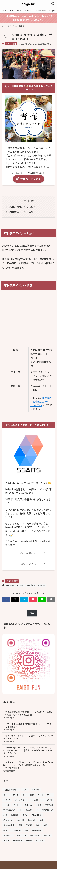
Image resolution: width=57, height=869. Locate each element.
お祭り (25, 789)
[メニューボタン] (4, 4)
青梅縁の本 (17, 840)
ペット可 (17, 804)
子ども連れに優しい (44, 810)
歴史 (20, 825)
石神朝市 (31, 585)
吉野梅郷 (49, 804)
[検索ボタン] (53, 4)
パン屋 (6, 804)
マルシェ (28, 804)
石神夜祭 (20, 585)
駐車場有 (39, 840)
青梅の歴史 (36, 830)
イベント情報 (11, 43)
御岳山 (25, 815)
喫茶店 (29, 810)
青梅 (26, 830)
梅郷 (41, 820)
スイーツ (7, 799)
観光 (5, 830)
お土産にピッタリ (11, 789)
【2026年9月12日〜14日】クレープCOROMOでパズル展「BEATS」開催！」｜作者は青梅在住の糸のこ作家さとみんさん (28, 752)
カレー (50, 794)
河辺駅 (29, 825)
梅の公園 (20, 820)
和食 (20, 810)
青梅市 (6, 840)
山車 (5, 815)
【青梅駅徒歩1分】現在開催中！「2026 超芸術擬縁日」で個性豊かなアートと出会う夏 (28, 714)
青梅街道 (41, 585)
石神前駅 (10, 585)
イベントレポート (11, 794)
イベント (36, 789)
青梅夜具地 (35, 835)
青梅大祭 (47, 835)
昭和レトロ (8, 820)
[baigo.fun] (28, 4)
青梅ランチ (21, 835)
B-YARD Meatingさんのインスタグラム (41, 401)
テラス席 (34, 799)
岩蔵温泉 (15, 815)
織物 (45, 825)
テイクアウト (20, 799)
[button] (6, 599)
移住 (38, 825)
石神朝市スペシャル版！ (22, 207)
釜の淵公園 (16, 830)
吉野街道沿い (9, 810)
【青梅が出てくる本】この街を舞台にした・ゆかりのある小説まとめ (28, 738)
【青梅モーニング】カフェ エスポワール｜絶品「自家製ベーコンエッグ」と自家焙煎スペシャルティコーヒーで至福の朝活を (28, 766)
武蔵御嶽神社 (9, 825)
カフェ (40, 794)
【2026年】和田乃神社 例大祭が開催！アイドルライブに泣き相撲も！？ (28, 726)
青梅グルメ (8, 835)
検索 (32, 613)
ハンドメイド (47, 799)
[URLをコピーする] (51, 599)
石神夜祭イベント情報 (21, 212)
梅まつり (32, 820)
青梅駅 (29, 840)
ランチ (39, 804)
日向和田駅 (36, 815)
